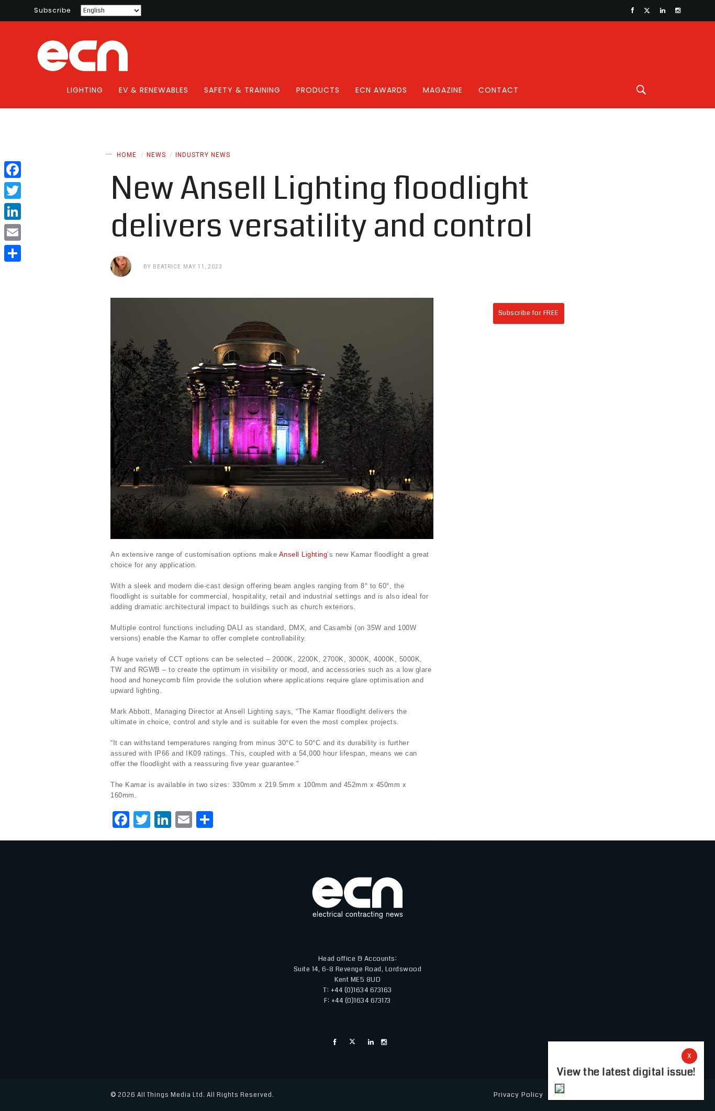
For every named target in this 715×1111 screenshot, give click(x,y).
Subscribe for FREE (528, 313)
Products (318, 90)
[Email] (12, 232)
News (156, 155)
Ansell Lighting (303, 554)
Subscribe (52, 10)
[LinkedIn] (12, 211)
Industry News (202, 155)
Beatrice (167, 267)
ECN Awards (381, 90)
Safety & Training (242, 90)
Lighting (85, 90)
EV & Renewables (153, 90)
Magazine (443, 90)
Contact (498, 90)
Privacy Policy (518, 1094)
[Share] (12, 253)
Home (127, 155)
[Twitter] (12, 190)
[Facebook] (12, 169)
